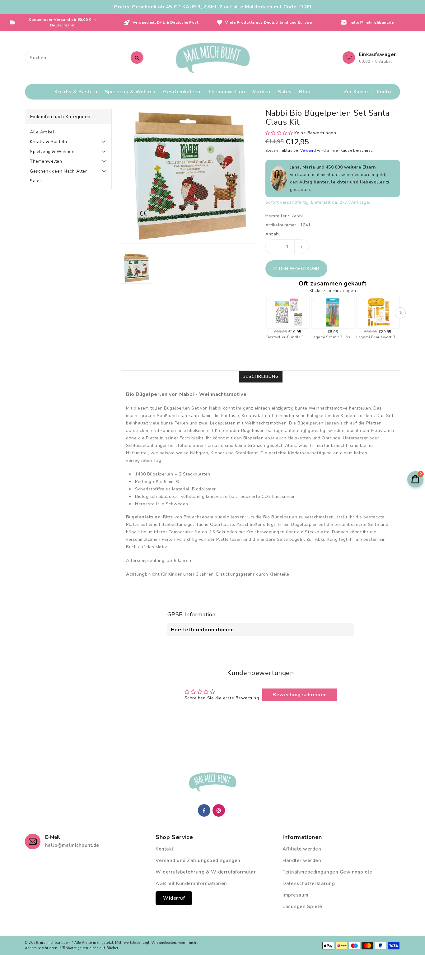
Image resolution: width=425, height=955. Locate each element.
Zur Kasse (356, 91)
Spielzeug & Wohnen (52, 152)
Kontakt (165, 849)
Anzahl (272, 234)
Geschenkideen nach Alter (58, 171)
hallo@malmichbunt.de (72, 845)
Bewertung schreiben (300, 694)
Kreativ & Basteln (48, 142)
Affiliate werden (302, 849)
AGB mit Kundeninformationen (191, 883)
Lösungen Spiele (302, 906)
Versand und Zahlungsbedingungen (198, 860)
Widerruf (174, 898)
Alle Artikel (42, 132)
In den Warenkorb (296, 268)
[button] (279, 133)
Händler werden (302, 860)
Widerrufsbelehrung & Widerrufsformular (206, 872)
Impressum (296, 895)
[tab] (68, 132)
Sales (36, 181)
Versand (308, 150)
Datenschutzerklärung (309, 883)
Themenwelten (46, 161)
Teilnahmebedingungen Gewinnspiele (327, 872)
